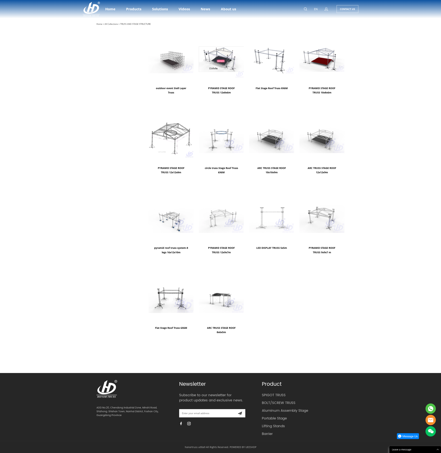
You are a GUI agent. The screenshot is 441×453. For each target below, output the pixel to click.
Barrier (267, 434)
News (205, 9)
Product (272, 384)
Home (110, 9)
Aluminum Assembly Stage (285, 411)
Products (133, 9)
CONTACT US (347, 9)
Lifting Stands (273, 426)
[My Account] (326, 9)
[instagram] (189, 423)
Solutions (160, 9)
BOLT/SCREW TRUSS (278, 403)
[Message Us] (408, 438)
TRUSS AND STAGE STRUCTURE (135, 24)
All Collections (111, 24)
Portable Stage (274, 418)
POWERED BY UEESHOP (243, 447)
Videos (184, 9)
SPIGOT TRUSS (274, 395)
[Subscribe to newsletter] (239, 413)
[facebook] (181, 423)
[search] (305, 9)
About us (228, 9)
